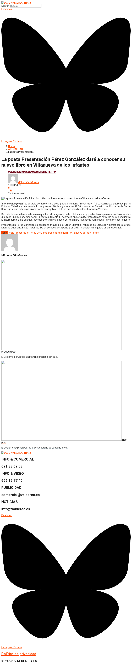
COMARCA (39, 172)
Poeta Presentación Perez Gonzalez (27, 232)
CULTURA (51, 172)
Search (5, 5)
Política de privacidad (18, 654)
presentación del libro (59, 232)
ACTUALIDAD (15, 149)
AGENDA (28, 172)
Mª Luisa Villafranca (28, 182)
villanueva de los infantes (85, 232)
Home (11, 146)
